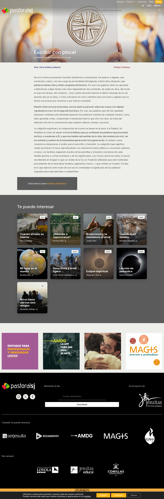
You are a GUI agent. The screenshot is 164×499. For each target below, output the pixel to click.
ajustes (87, 496)
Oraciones (142, 2)
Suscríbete (82, 404)
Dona (158, 2)
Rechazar (119, 495)
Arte (36, 67)
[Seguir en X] (25, 396)
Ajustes (134, 495)
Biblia (151, 2)
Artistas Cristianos (122, 67)
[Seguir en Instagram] (18, 396)
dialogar (157, 6)
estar (149, 6)
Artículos (120, 2)
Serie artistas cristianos (50, 67)
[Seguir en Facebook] (32, 396)
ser (142, 6)
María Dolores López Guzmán (51, 57)
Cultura (130, 2)
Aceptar (103, 495)
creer (68, 57)
